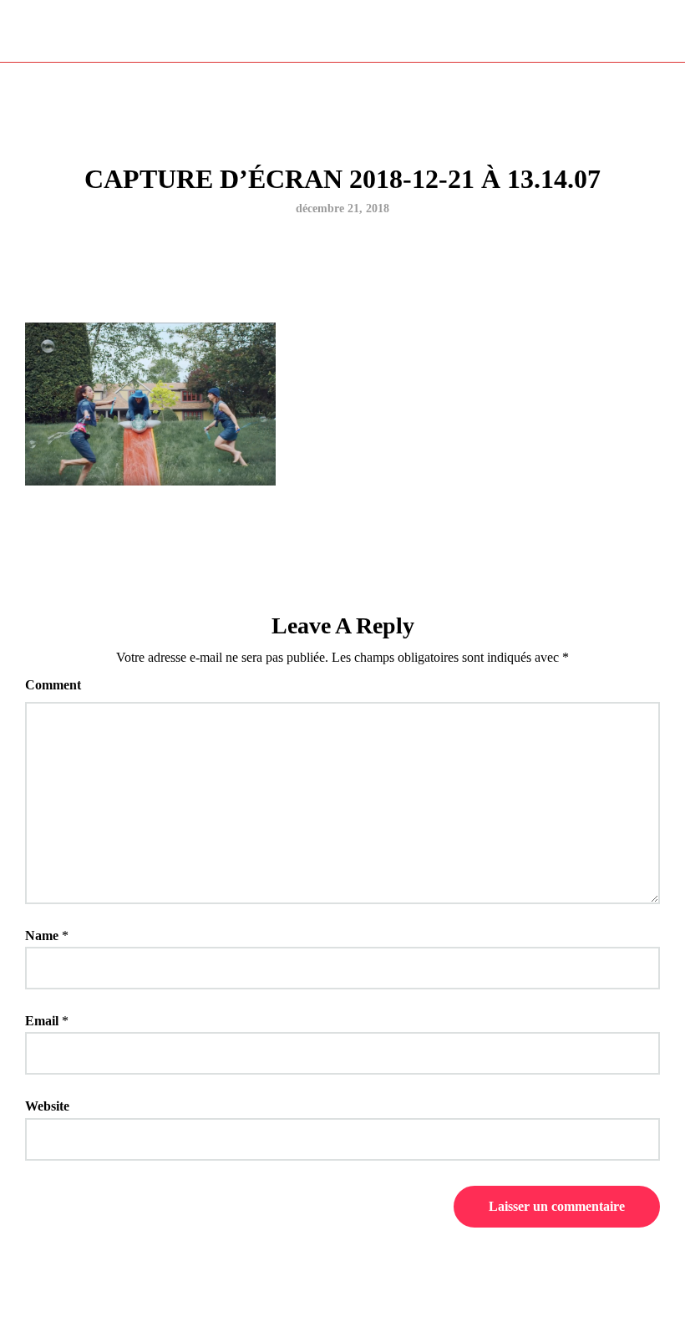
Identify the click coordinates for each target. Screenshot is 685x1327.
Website (47, 1106)
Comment (53, 685)
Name (41, 935)
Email (41, 1021)
